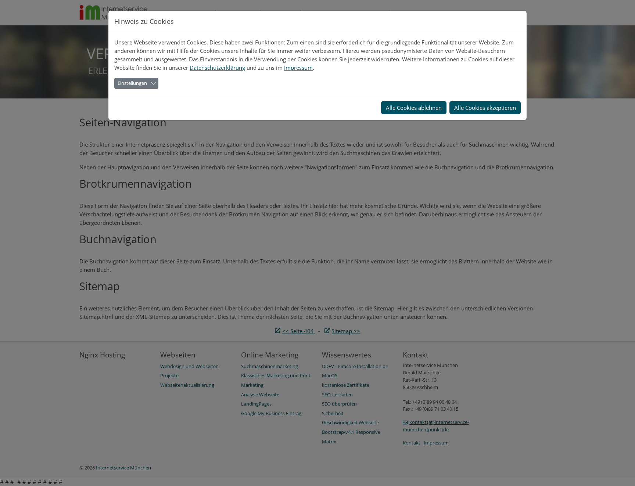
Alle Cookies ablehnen (414, 107)
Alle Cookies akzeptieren (485, 107)
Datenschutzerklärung (217, 67)
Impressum (298, 67)
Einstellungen (132, 83)
